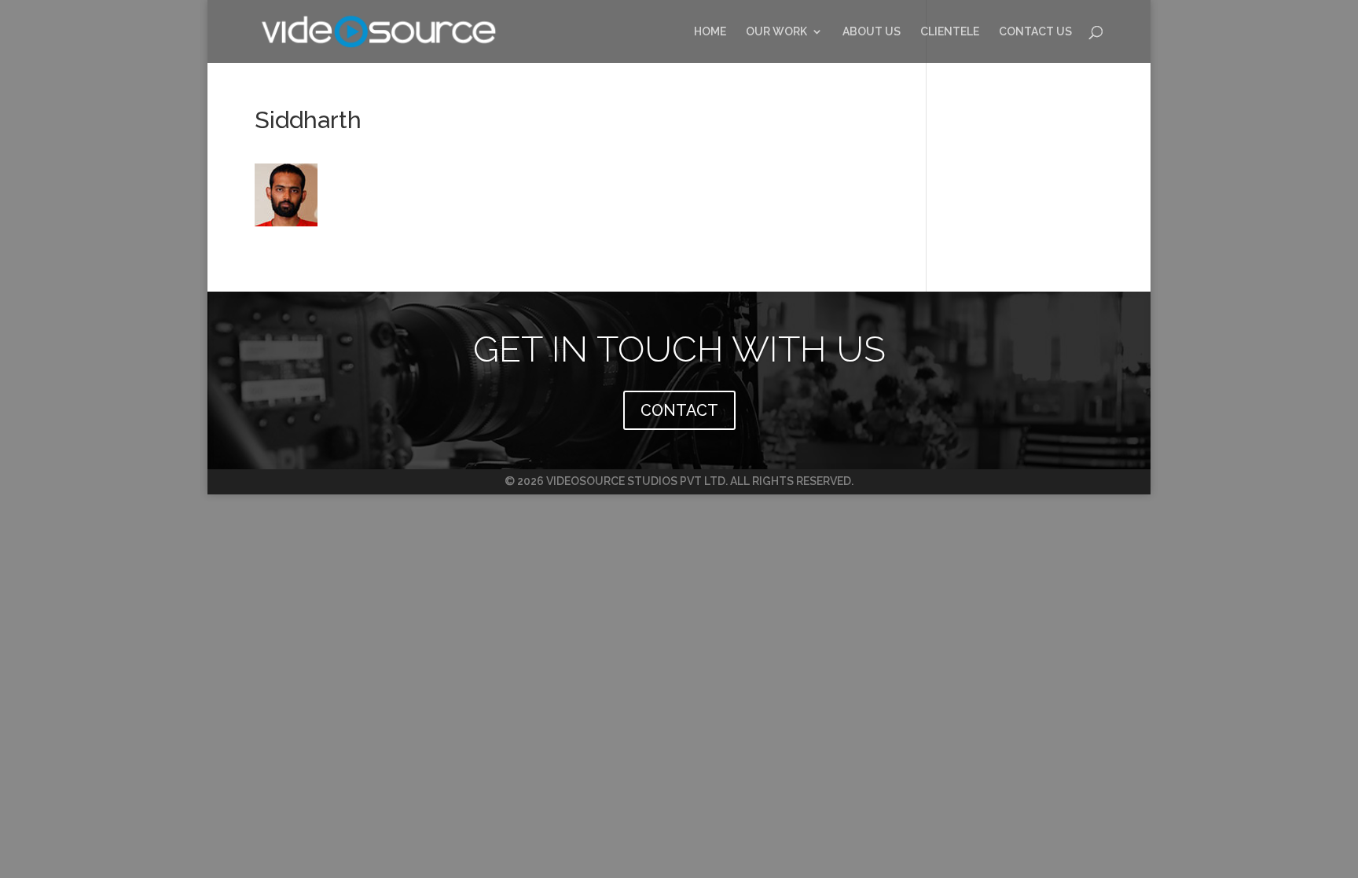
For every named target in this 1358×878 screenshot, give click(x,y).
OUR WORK (776, 32)
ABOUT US (871, 32)
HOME (710, 32)
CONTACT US (1035, 32)
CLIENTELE (949, 32)
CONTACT (679, 410)
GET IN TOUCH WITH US (679, 349)
